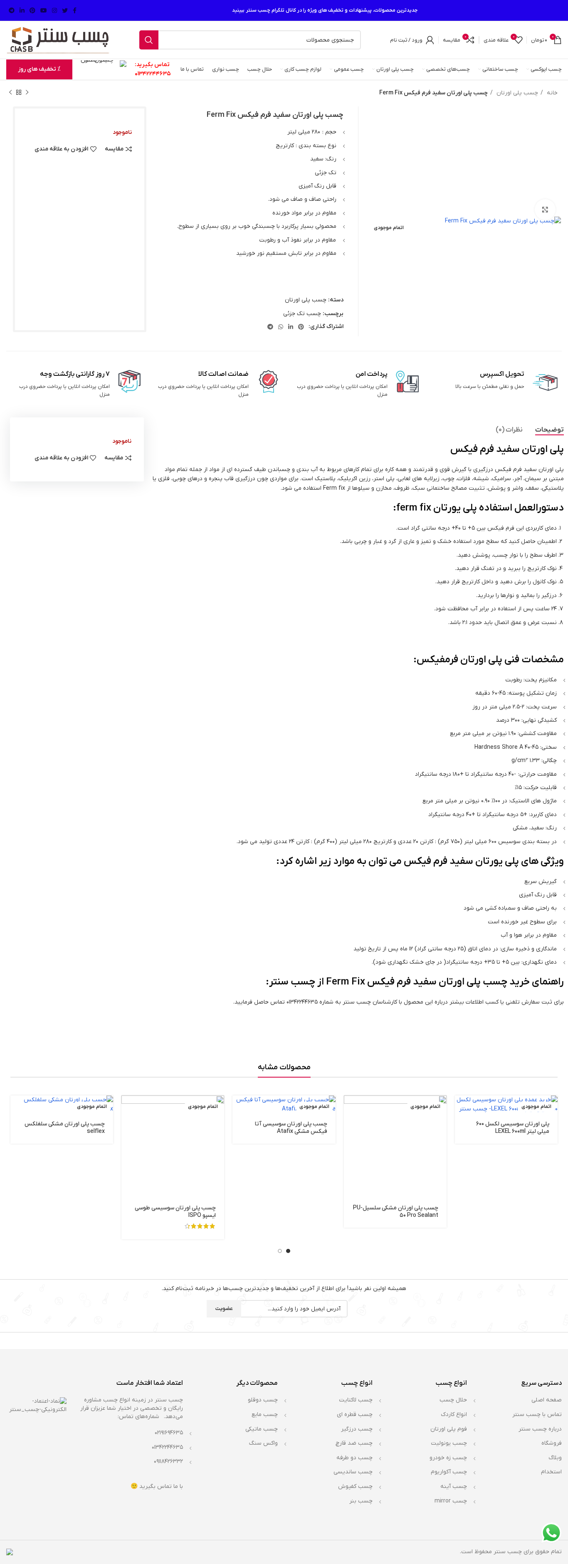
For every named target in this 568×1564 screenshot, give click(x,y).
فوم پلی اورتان (448, 1429)
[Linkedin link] (22, 10)
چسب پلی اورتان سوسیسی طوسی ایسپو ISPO (175, 1211)
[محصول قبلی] (27, 93)
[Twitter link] (64, 10)
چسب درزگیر (357, 1429)
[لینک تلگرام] (11, 10)
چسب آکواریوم (449, 1472)
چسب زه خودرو (448, 1458)
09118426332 (168, 1461)
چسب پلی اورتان (516, 93)
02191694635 (169, 1433)
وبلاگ (555, 1458)
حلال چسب (453, 1400)
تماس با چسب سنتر (537, 1414)
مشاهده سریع (350, 1127)
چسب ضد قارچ (354, 1443)
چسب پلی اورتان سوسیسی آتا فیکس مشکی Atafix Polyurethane (291, 1131)
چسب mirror (451, 1501)
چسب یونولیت (449, 1443)
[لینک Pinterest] (32, 10)
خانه (551, 93)
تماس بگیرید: (152, 65)
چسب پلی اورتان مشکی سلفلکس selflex (65, 1127)
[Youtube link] (43, 10)
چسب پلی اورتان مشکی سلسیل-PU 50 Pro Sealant (395, 1211)
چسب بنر (361, 1501)
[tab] (549, 430)
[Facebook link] (74, 10)
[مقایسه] (350, 1146)
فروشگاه (551, 1443)
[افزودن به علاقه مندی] (350, 1165)
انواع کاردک (454, 1414)
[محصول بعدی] (10, 93)
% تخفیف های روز (39, 69)
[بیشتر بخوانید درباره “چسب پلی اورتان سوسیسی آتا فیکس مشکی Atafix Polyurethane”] (238, 1109)
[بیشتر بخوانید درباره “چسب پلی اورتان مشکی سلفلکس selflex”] (16, 1109)
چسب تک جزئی (302, 314)
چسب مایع (265, 1414)
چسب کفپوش (355, 1486)
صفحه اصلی (546, 1400)
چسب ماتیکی (261, 1429)
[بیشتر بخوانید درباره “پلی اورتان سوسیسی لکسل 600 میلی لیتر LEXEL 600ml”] (461, 1109)
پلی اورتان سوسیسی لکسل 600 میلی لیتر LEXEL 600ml (512, 1127)
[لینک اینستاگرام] (54, 10)
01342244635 (153, 74)
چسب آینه (453, 1486)
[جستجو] (148, 39)
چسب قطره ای (355, 1414)
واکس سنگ (263, 1443)
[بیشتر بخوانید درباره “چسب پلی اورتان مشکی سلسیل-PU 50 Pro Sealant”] (350, 1109)
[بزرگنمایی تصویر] (545, 209)
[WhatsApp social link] (281, 326)
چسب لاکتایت (356, 1400)
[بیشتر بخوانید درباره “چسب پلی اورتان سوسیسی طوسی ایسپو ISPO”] (127, 1109)
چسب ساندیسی (353, 1472)
